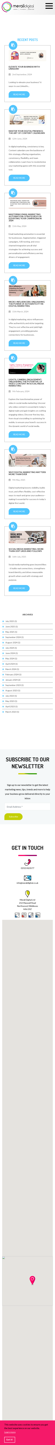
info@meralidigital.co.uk (27, 883)
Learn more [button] (10, 1432)
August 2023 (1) (12, 690)
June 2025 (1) (11, 626)
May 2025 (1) (11, 632)
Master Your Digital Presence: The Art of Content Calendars (27, 132)
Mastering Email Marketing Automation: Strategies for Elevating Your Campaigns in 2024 (25, 217)
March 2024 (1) (12, 669)
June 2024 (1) (11, 653)
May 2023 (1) (11, 701)
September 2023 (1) (14, 685)
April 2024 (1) (11, 664)
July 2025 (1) (11, 621)
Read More (19, 94)
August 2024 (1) (12, 642)
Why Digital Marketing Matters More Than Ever (27, 473)
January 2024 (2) (12, 680)
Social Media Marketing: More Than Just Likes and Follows (26, 550)
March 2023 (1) (12, 712)
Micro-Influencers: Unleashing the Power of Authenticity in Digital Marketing (27, 303)
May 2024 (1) (11, 658)
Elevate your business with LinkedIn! (24, 67)
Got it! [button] (9, 1439)
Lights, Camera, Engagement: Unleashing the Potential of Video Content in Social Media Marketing (26, 382)
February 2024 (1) (13, 674)
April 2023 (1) (11, 706)
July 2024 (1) (11, 648)
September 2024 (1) (14, 637)
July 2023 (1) (11, 696)
